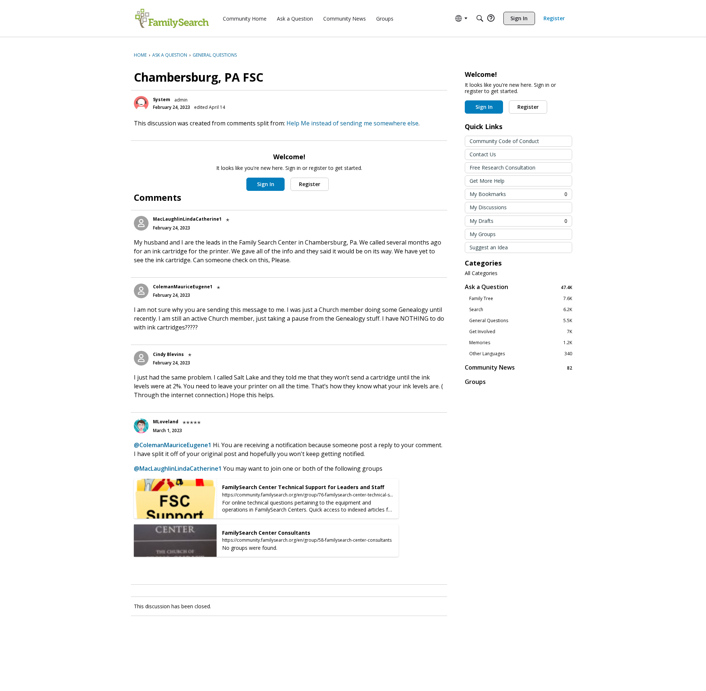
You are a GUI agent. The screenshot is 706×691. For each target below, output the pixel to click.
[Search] (479, 18)
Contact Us (483, 154)
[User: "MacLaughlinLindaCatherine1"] (141, 223)
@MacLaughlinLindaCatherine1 (178, 468)
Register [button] (309, 184)
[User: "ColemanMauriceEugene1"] (141, 291)
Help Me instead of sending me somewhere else (352, 123)
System (161, 99)
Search (520, 309)
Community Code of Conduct (504, 141)
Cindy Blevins (168, 354)
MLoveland (165, 421)
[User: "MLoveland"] (141, 425)
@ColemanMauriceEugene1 (172, 445)
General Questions (520, 320)
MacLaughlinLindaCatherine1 (187, 219)
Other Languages (520, 353)
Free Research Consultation (502, 167)
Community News (518, 367)
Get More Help (487, 180)
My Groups (483, 234)
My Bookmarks (518, 193)
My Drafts (518, 220)
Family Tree (520, 298)
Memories (520, 342)
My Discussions (488, 207)
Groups (475, 381)
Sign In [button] (265, 184)
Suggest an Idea (489, 247)
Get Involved (520, 331)
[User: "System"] (141, 103)
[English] (172, 18)
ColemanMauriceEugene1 (183, 287)
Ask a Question (518, 287)
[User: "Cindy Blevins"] (141, 358)
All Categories (481, 273)
